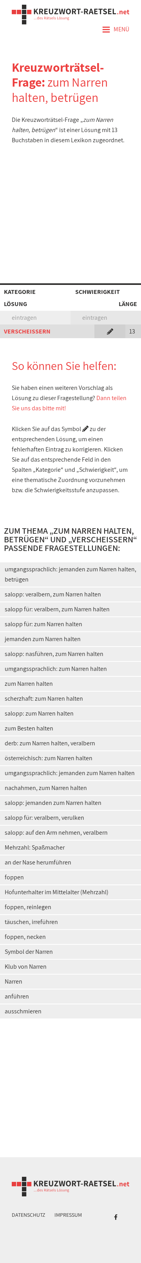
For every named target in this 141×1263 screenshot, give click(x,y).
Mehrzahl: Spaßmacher (35, 847)
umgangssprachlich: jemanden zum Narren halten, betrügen (70, 574)
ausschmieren (23, 1011)
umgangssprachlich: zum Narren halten (56, 669)
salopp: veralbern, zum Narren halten (53, 594)
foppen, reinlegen (28, 907)
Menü (115, 30)
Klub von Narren (26, 966)
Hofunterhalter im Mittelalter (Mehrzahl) (56, 892)
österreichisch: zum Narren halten (48, 758)
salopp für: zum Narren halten (43, 624)
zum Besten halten (29, 728)
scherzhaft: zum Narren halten (44, 698)
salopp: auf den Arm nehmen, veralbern (56, 832)
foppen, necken (25, 937)
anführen (17, 996)
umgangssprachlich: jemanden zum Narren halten (70, 773)
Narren (13, 981)
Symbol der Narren (29, 952)
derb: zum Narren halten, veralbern (50, 743)
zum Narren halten (29, 684)
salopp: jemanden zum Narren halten (53, 803)
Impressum (68, 1214)
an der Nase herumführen (38, 862)
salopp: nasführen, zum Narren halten (54, 654)
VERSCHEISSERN (27, 331)
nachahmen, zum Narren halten (46, 788)
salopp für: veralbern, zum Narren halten (57, 609)
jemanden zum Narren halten (43, 639)
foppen (14, 877)
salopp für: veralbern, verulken (44, 818)
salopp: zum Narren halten (39, 713)
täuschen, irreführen (31, 922)
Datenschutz (28, 1214)
